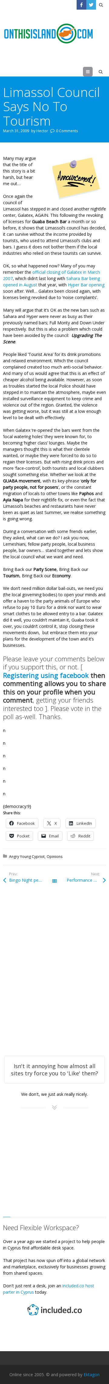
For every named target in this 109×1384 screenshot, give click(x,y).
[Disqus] (54, 977)
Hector (42, 130)
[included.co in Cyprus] (54, 1316)
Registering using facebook (46, 675)
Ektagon (92, 1374)
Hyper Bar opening (85, 285)
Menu (92, 71)
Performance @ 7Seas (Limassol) (86, 880)
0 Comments (67, 130)
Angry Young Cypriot (27, 856)
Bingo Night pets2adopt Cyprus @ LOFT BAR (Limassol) (31, 880)
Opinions (54, 856)
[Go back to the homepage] (48, 34)
